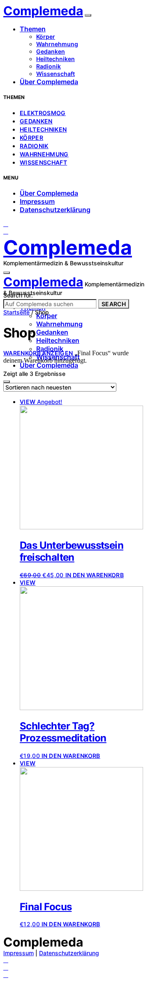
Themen (33, 29)
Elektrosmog (43, 112)
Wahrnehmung (57, 43)
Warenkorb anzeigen (38, 352)
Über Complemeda (49, 82)
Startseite (16, 312)
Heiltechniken (55, 58)
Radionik (48, 66)
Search (114, 303)
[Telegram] (5, 231)
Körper (45, 36)
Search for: (18, 295)
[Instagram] (5, 223)
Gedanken (50, 51)
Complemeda (43, 10)
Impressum (37, 201)
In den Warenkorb (94, 574)
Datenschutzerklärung (55, 209)
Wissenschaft (55, 73)
